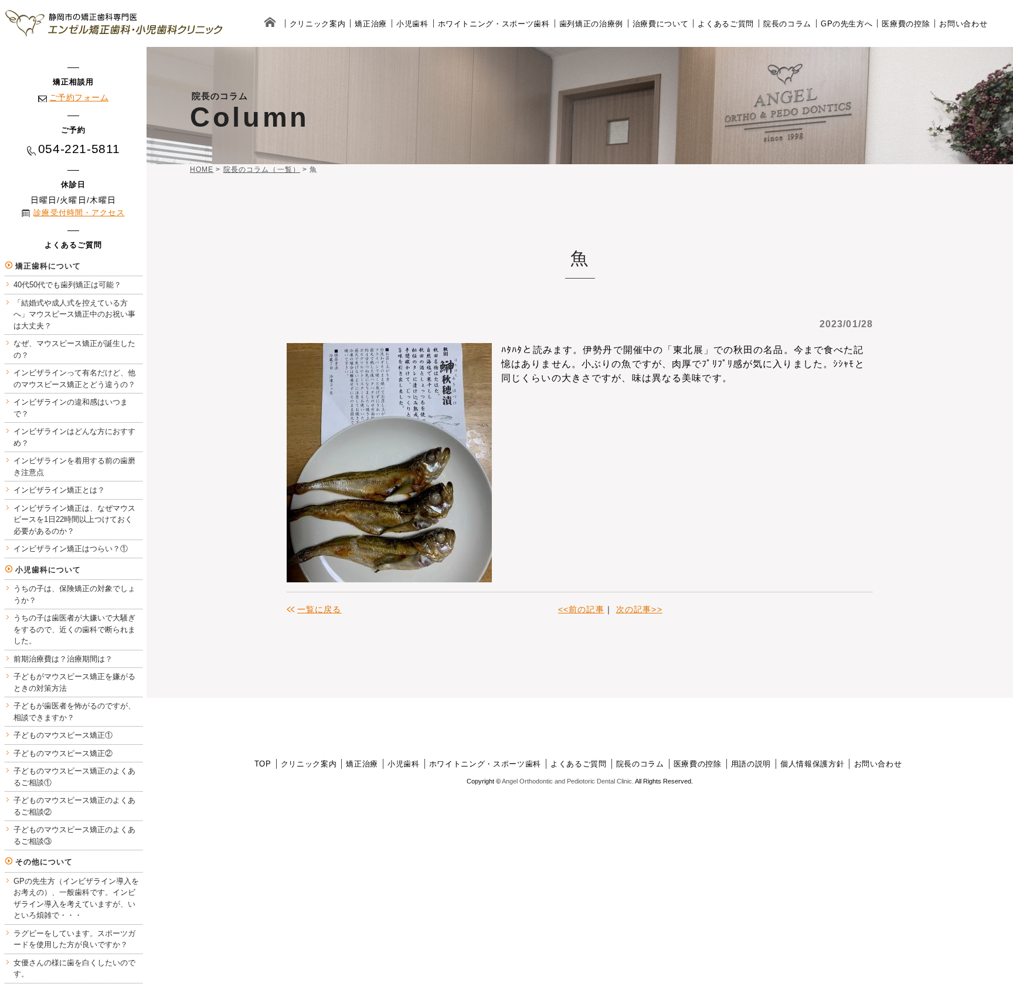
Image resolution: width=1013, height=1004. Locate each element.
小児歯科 (412, 23)
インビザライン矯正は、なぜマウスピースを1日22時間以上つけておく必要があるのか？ (74, 519)
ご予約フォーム (78, 97)
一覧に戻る (319, 609)
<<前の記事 (581, 609)
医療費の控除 (906, 23)
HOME (201, 169)
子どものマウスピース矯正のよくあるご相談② (74, 806)
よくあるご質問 (726, 23)
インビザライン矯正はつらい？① (70, 548)
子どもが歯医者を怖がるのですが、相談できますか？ (74, 711)
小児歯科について (48, 569)
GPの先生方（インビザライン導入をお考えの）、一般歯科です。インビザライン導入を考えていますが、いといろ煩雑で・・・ (76, 898)
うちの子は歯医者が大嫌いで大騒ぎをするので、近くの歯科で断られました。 (74, 629)
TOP (262, 763)
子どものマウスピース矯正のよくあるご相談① (74, 776)
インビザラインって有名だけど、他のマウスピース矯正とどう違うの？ (74, 378)
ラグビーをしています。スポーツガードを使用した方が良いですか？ (74, 939)
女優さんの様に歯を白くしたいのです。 (74, 968)
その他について (44, 861)
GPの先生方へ (847, 23)
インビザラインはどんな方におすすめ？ (74, 437)
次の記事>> (639, 609)
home (270, 23)
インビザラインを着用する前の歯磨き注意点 (74, 466)
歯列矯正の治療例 (591, 23)
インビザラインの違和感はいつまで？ (70, 408)
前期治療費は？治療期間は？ (63, 658)
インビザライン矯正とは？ (59, 490)
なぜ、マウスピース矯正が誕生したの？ (74, 349)
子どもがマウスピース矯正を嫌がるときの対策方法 (74, 682)
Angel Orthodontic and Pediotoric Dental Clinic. (568, 781)
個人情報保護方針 (812, 763)
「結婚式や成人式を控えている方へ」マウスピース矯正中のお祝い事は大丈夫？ (74, 314)
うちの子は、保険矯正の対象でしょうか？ (74, 594)
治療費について (661, 23)
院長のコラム (787, 23)
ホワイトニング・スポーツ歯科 (494, 23)
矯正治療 (371, 23)
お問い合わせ (963, 23)
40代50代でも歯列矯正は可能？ (67, 284)
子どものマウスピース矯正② (63, 753)
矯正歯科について (48, 266)
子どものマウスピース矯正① (63, 735)
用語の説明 (751, 763)
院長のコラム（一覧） (261, 169)
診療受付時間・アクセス (78, 212)
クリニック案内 (318, 23)
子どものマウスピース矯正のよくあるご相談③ (74, 835)
